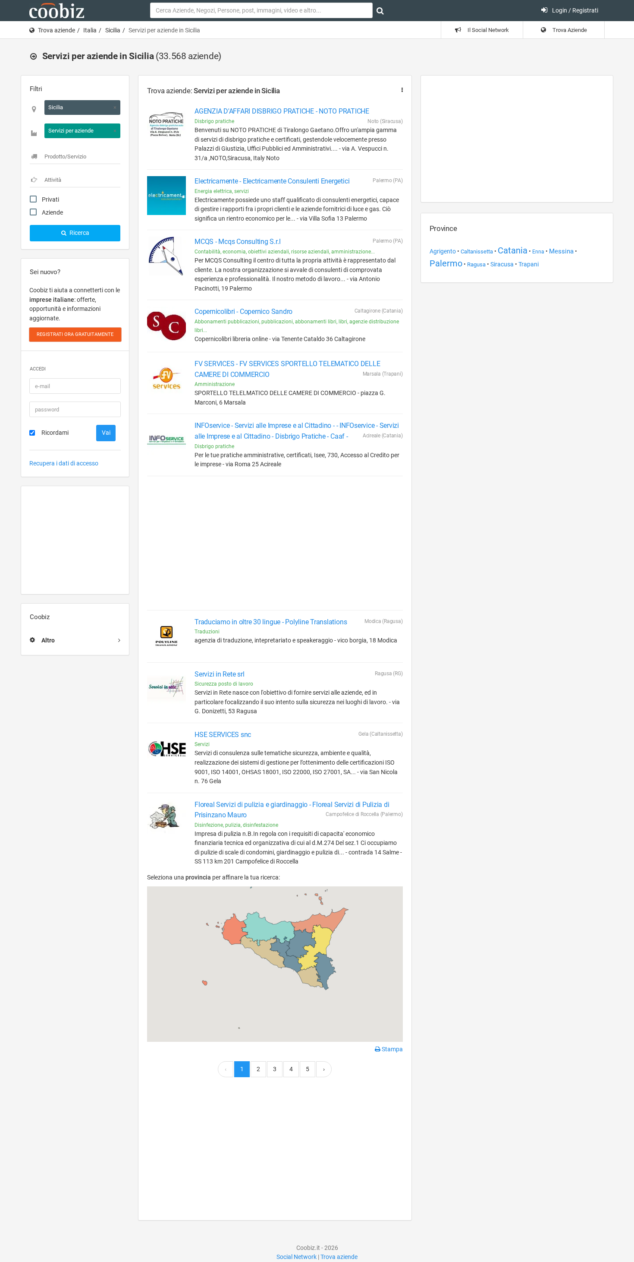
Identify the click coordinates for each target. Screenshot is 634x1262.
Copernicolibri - (243, 311)
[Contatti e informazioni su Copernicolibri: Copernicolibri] (166, 326)
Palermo (446, 264)
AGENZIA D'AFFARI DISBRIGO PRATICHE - (282, 111)
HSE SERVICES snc (223, 735)
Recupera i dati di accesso (63, 463)
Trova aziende (56, 30)
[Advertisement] (75, 540)
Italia (90, 30)
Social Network (296, 1256)
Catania (512, 250)
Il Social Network (487, 30)
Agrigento (443, 251)
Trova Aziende (569, 30)
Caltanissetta (477, 251)
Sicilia (112, 30)
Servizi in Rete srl (219, 674)
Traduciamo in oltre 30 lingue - (271, 622)
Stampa (391, 1049)
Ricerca (78, 232)
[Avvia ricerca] (380, 11)
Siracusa (502, 264)
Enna (538, 252)
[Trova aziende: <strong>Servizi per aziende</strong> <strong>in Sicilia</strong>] (400, 90)
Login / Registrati (574, 10)
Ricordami (55, 432)
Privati (50, 199)
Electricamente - (272, 181)
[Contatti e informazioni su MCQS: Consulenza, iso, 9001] (166, 256)
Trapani (528, 264)
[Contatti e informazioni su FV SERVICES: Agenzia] (166, 378)
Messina (561, 251)
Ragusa (476, 264)
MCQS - (237, 241)
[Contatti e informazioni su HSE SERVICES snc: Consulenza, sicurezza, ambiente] (166, 749)
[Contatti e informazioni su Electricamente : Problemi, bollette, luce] (166, 195)
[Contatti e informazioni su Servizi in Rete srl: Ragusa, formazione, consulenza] (166, 688)
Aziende (52, 212)
